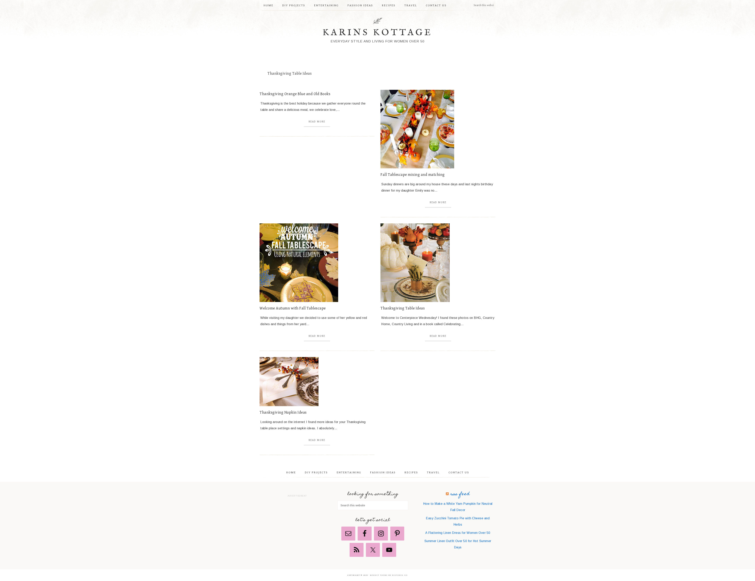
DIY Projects (316, 472)
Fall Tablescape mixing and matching (412, 175)
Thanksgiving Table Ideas (402, 308)
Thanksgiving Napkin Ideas (283, 412)
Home (291, 472)
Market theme (379, 575)
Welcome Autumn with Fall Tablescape (293, 308)
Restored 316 (400, 575)
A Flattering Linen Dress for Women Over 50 (457, 532)
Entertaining (349, 472)
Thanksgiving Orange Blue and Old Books (295, 94)
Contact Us (458, 472)
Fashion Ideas (383, 472)
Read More (317, 121)
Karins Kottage (378, 32)
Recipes (411, 472)
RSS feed (460, 494)
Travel (433, 472)
